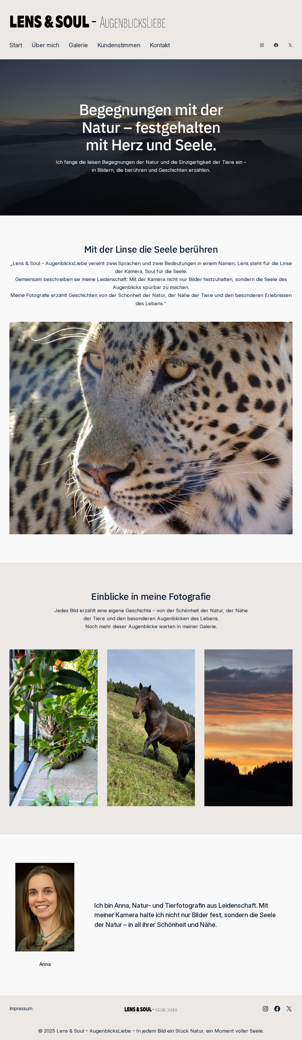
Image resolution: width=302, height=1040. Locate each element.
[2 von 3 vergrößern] (187, 657)
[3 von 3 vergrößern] (285, 657)
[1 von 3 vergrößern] (90, 657)
